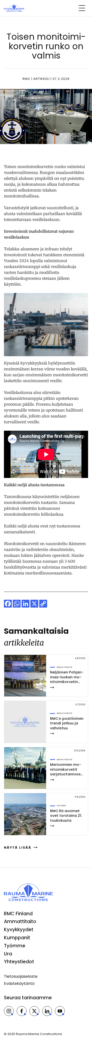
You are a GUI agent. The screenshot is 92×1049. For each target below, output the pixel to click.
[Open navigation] (82, 8)
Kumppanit (17, 937)
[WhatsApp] (17, 604)
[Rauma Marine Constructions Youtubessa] (60, 1011)
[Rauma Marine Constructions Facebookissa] (21, 1011)
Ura (8, 954)
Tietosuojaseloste (21, 976)
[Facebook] (8, 604)
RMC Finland (18, 913)
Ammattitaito (20, 921)
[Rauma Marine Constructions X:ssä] (34, 1011)
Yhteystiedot (19, 961)
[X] (34, 604)
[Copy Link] (43, 604)
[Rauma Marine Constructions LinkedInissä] (47, 1011)
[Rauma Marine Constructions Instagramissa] (9, 1011)
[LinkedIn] (25, 604)
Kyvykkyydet (18, 929)
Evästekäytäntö (19, 983)
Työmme (14, 945)
